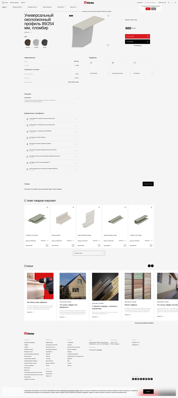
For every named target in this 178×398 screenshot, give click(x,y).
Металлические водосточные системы (33, 374)
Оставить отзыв (148, 184)
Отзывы (69, 363)
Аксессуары (35, 11)
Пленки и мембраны (29, 365)
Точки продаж (130, 41)
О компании (70, 342)
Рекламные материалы (51, 349)
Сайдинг (4, 7)
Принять (148, 391)
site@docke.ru (135, 344)
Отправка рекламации (72, 354)
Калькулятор (49, 373)
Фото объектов (49, 360)
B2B (68, 360)
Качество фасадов (71, 349)
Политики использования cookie (69, 390)
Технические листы (50, 347)
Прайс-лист (48, 376)
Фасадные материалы (29, 342)
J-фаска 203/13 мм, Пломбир (84, 235)
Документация (49, 342)
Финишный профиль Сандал (110, 235)
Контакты (69, 344)
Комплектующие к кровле (30, 363)
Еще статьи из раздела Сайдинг (144, 323)
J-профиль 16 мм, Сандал (136, 235)
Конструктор (49, 371)
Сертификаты (49, 351)
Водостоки (72, 7)
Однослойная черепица (30, 358)
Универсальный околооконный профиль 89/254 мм (69, 11)
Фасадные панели (17, 7)
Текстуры (48, 358)
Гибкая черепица (47, 7)
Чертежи (48, 356)
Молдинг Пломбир (56, 235)
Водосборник (27, 377)
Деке (25, 11)
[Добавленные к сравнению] (168, 2)
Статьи (47, 365)
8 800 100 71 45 (135, 342)
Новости (69, 365)
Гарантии (48, 354)
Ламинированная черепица (30, 360)
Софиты (26, 347)
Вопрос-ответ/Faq (50, 363)
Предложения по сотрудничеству (75, 356)
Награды (69, 351)
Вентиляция (60, 7)
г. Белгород (99, 349)
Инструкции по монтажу (51, 344)
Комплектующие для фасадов (31, 354)
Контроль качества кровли (73, 347)
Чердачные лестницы (29, 379)
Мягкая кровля (27, 356)
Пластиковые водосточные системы (33, 372)
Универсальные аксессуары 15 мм (47, 11)
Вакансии (69, 358)
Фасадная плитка (32, 7)
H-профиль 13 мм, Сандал (32, 235)
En (175, 2)
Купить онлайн (130, 36)
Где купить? (140, 2)
